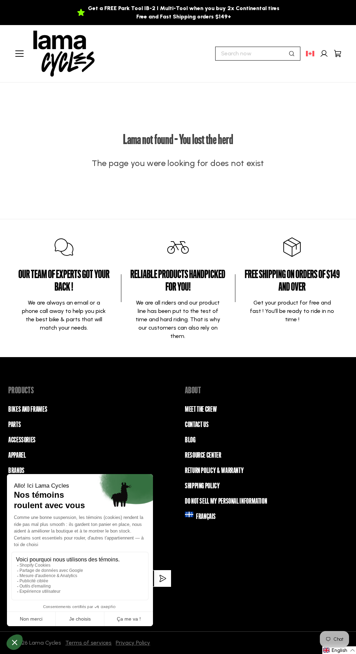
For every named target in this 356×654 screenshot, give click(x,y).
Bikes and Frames (27, 409)
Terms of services (88, 642)
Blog (190, 440)
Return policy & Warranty (214, 470)
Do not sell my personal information (226, 501)
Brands (16, 470)
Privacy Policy (133, 642)
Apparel (17, 455)
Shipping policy (202, 486)
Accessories (22, 440)
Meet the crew (201, 409)
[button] (339, 650)
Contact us (197, 424)
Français (206, 516)
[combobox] (257, 54)
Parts (14, 424)
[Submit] (292, 54)
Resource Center (203, 455)
